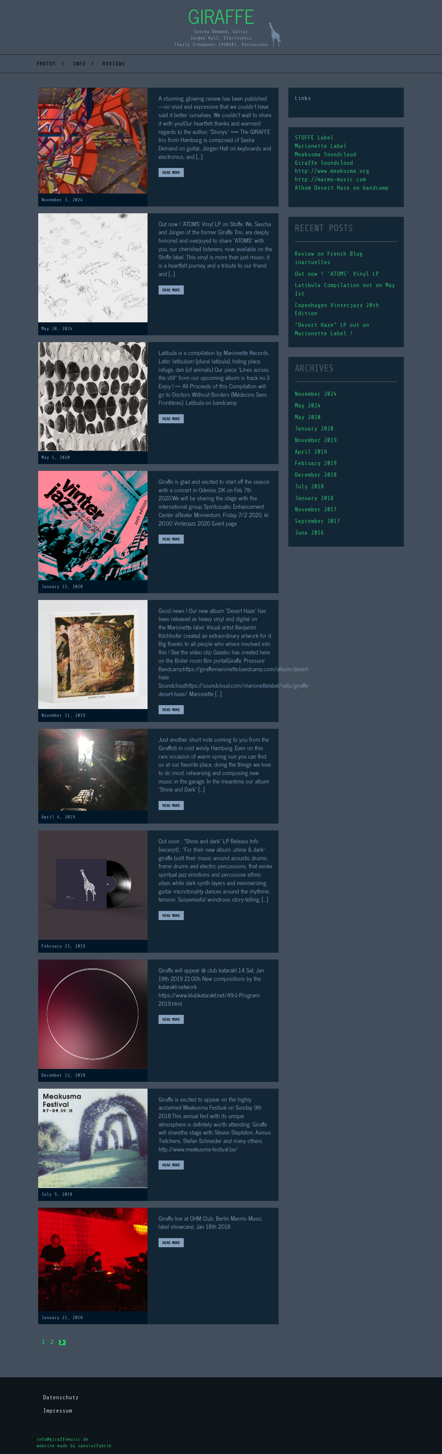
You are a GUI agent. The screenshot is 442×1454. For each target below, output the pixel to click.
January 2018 (314, 498)
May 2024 (308, 405)
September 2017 (317, 521)
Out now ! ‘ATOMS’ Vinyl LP (337, 274)
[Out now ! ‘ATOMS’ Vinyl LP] (93, 267)
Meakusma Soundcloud (325, 154)
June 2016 (309, 532)
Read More (171, 172)
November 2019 (316, 440)
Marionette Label (321, 146)
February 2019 (316, 463)
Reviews (114, 64)
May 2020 (308, 417)
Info (79, 64)
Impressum (57, 1410)
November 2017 (316, 509)
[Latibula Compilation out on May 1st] (93, 396)
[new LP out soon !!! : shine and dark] (93, 884)
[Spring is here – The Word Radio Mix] (93, 769)
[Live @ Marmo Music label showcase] (93, 1259)
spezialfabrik (95, 1445)
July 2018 (309, 486)
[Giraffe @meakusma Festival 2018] (93, 1138)
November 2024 (316, 394)
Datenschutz (61, 1397)
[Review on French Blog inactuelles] (93, 140)
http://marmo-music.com (330, 179)
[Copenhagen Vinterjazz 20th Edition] (93, 525)
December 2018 (316, 475)
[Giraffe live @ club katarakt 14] (93, 1013)
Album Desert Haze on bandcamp (342, 187)
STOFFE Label (314, 137)
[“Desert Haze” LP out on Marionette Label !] (93, 654)
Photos (46, 64)
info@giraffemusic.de (62, 1439)
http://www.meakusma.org (332, 171)
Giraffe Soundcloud (324, 163)
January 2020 (314, 428)
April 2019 (311, 452)
